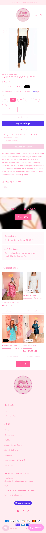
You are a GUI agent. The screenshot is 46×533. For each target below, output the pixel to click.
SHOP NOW (23, 217)
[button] (4, 14)
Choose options (12, 311)
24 (6, 100)
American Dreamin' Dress (10, 302)
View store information (12, 141)
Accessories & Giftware (13, 445)
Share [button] (6, 187)
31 (36, 100)
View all (23, 364)
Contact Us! (8, 465)
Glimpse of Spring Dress (9, 345)
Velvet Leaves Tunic (29, 345)
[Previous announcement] (4, 2)
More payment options (23, 129)
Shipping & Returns (11, 416)
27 (21, 100)
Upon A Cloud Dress (29, 295)
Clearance (8, 455)
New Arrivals (9, 435)
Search (6, 411)
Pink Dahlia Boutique (19, 529)
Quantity (4, 105)
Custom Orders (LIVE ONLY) (14, 460)
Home (6, 430)
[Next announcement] (41, 2)
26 (13, 100)
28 (29, 100)
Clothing (7, 440)
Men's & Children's (11, 450)
